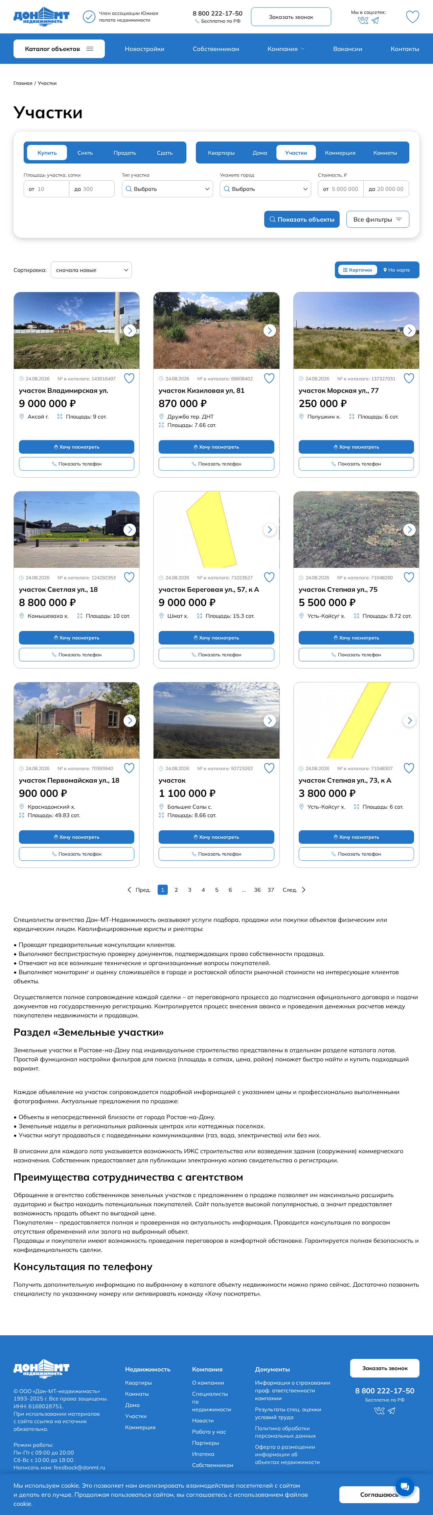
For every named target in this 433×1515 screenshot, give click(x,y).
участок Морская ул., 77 (339, 390)
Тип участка (136, 175)
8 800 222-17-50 (218, 13)
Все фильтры (373, 219)
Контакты (405, 49)
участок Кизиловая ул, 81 (202, 390)
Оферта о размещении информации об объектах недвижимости (287, 1454)
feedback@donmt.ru (79, 1467)
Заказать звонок (291, 17)
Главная (23, 83)
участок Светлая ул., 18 (58, 589)
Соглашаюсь (379, 1494)
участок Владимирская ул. (63, 390)
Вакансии (347, 49)
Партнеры (205, 1442)
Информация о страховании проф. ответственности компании (293, 1390)
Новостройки (144, 49)
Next (129, 330)
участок (172, 780)
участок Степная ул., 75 (338, 589)
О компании (208, 1382)
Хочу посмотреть (79, 447)
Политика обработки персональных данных (285, 1432)
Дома (132, 1405)
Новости (203, 1420)
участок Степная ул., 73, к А (345, 780)
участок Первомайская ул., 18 (69, 780)
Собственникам (216, 49)
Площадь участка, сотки (52, 175)
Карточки (360, 270)
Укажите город (237, 175)
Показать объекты (306, 219)
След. (290, 889)
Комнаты (137, 1393)
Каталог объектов (52, 49)
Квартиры (138, 1382)
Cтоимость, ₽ (332, 175)
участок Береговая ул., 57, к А (209, 589)
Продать (125, 152)
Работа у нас (209, 1431)
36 (257, 889)
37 (271, 889)
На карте (399, 270)
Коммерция (140, 1427)
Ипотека (203, 1453)
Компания (283, 49)
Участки (136, 1416)
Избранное (412, 17)
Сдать (165, 152)
